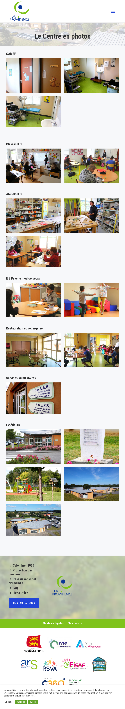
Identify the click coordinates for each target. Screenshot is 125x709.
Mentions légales (53, 623)
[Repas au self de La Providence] (91, 350)
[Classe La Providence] (91, 166)
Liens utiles (20, 593)
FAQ (15, 588)
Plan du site (75, 623)
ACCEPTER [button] (21, 702)
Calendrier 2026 (23, 565)
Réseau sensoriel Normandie (22, 581)
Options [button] (8, 702)
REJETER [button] (33, 702)
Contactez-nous (24, 603)
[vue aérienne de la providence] (33, 521)
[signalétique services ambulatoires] (33, 399)
